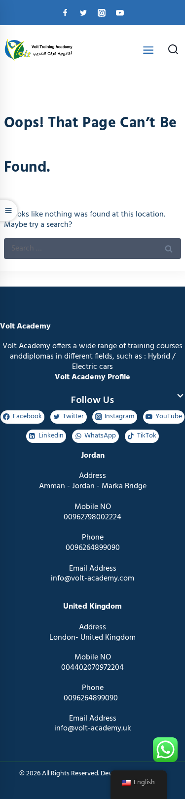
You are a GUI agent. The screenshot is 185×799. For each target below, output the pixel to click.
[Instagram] (102, 13)
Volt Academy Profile (92, 377)
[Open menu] (148, 50)
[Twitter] (83, 13)
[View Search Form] (173, 50)
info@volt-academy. (88, 728)
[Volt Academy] (37, 50)
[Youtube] (120, 13)
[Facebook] (65, 13)
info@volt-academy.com (92, 578)
